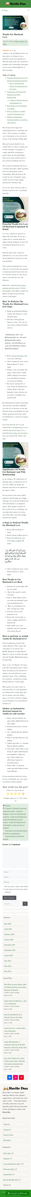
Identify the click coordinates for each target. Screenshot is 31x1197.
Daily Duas (7, 1153)
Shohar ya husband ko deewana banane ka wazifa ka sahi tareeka (17, 120)
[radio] (8, 794)
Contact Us (7, 1129)
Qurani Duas (7, 1174)
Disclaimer (7, 1140)
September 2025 (9, 950)
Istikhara (6, 1158)
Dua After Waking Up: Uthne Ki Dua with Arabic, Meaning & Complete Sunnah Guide (14, 1061)
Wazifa (8, 805)
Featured (8, 808)
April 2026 (8, 929)
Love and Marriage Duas (11, 1164)
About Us (6, 1124)
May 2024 (7, 971)
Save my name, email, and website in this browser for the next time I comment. (16, 889)
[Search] (25, 904)
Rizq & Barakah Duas (11, 1180)
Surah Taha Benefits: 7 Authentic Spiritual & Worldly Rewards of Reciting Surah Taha (15, 1044)
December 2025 (9, 945)
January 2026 (9, 939)
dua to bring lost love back (18, 433)
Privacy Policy (8, 1135)
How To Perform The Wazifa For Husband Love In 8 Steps (18, 86)
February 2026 (9, 934)
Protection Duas (8, 1169)
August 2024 (8, 955)
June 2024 (7, 966)
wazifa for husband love (18, 817)
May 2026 (7, 924)
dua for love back (14, 430)
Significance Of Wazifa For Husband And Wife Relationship (16, 94)
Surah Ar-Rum (16, 541)
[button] (28, 10)
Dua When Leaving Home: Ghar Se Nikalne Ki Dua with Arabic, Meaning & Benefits (15, 987)
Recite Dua (6, 1112)
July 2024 (7, 961)
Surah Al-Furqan (18, 356)
